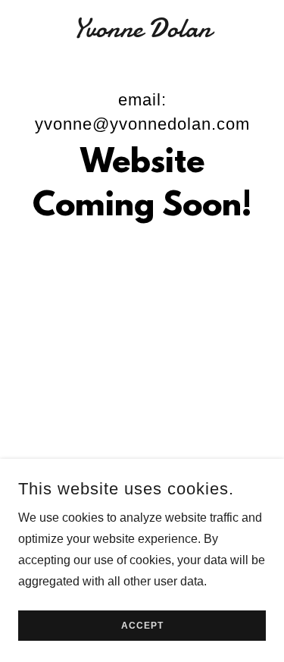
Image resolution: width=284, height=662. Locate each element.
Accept (142, 625)
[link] (142, 29)
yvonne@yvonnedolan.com (142, 124)
